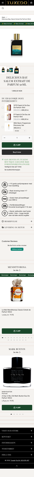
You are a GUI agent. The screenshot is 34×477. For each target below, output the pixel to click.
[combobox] (17, 8)
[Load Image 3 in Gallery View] (16, 70)
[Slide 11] (31, 337)
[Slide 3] (8, 337)
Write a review (17, 249)
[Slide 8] (22, 337)
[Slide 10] (28, 337)
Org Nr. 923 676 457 (22, 460)
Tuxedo (13, 460)
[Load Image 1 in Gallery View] (3, 70)
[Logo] (17, 3)
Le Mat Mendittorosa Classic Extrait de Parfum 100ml (16, 311)
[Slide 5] (14, 337)
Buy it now (17, 152)
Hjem (3, 17)
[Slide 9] (25, 337)
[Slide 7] (19, 337)
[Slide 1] (2, 337)
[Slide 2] (5, 337)
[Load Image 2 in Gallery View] (10, 70)
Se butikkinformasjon (12, 170)
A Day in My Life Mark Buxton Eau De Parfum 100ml (16, 397)
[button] (31, 3)
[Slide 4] (11, 337)
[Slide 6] (17, 337)
